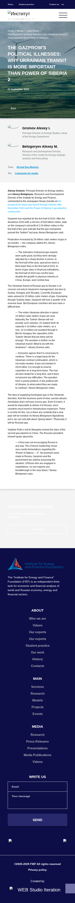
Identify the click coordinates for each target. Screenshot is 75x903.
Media (20, 31)
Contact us (54, 4)
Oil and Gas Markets (28, 167)
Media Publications (37, 755)
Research (38, 693)
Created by (37, 881)
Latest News (32, 31)
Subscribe (38, 529)
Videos (37, 761)
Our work (37, 652)
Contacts (37, 666)
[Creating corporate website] (37, 890)
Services (37, 686)
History (37, 659)
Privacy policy (37, 869)
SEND (37, 820)
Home (11, 31)
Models (37, 700)
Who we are (37, 618)
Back (13, 108)
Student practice (26, 4)
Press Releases (37, 741)
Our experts (37, 632)
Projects (38, 707)
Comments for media (26, 173)
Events (37, 714)
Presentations (37, 748)
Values (37, 625)
